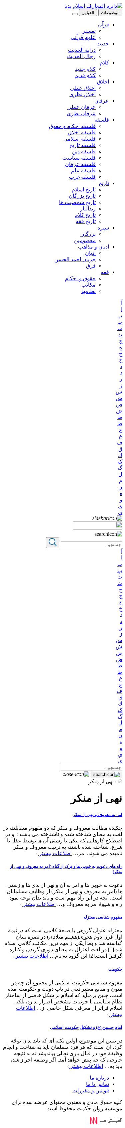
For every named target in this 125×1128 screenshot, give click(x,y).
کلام (104, 62)
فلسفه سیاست (79, 158)
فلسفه (101, 120)
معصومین (85, 240)
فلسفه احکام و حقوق (72, 126)
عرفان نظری (81, 113)
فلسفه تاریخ (82, 145)
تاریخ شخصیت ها (77, 202)
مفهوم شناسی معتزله (102, 917)
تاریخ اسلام (84, 189)
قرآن (103, 24)
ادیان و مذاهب (93, 247)
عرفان (101, 101)
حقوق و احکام (80, 278)
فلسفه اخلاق (82, 132)
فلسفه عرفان (80, 164)
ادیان (90, 253)
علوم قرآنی (83, 37)
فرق (91, 266)
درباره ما (99, 1078)
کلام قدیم (85, 75)
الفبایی (88, 12)
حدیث (102, 43)
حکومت (115, 969)
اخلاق (103, 82)
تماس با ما (97, 1084)
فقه (105, 272)
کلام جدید (85, 69)
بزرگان (88, 234)
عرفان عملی (81, 107)
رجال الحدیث (81, 56)
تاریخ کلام (85, 215)
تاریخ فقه (86, 221)
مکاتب (88, 285)
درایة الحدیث (82, 50)
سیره (103, 227)
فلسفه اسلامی (79, 139)
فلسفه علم (83, 170)
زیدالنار (88, 208)
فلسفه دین (84, 151)
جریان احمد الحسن (75, 259)
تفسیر (89, 31)
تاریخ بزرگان (82, 196)
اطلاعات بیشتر (55, 853)
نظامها (88, 291)
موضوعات (110, 12)
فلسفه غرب (82, 177)
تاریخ (104, 183)
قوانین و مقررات (90, 1090)
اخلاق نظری (82, 94)
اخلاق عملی (83, 88)
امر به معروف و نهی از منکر (97, 814)
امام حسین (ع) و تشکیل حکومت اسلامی (86, 1027)
